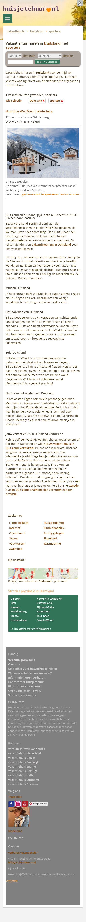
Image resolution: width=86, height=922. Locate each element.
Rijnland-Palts (45, 607)
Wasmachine (52, 543)
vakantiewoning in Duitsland (51, 244)
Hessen (15, 607)
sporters (54, 31)
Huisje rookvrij (54, 523)
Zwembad (15, 549)
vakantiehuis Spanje (22, 766)
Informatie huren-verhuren (26, 677)
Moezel (15, 616)
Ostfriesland (44, 603)
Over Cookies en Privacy (24, 691)
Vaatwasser (17, 543)
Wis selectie (14, 100)
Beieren (15, 598)
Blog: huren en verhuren (25, 686)
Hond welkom (18, 523)
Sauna (13, 538)
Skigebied (50, 538)
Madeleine (15, 831)
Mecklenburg (19, 611)
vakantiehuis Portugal (23, 771)
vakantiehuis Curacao (23, 784)
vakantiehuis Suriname (24, 780)
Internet (14, 528)
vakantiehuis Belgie (21, 758)
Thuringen (43, 616)
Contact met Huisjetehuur (26, 682)
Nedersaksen (19, 620)
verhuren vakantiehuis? (22, 852)
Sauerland (43, 611)
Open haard (17, 533)
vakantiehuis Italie (20, 775)
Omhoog (11, 880)
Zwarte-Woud (45, 620)
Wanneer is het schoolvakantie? (30, 673)
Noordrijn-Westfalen (49, 598)
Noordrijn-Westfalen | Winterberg (29, 111)
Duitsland (36, 31)
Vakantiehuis (15, 31)
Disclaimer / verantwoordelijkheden (32, 669)
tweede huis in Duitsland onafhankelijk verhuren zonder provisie (42, 490)
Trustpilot (15, 797)
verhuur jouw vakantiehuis (26, 749)
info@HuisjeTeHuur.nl (22, 862)
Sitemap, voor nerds (22, 695)
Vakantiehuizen (7, 18)
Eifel (13, 603)
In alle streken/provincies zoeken (31, 628)
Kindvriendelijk (54, 528)
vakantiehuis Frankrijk (23, 762)
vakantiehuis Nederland (24, 753)
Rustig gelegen (54, 533)
